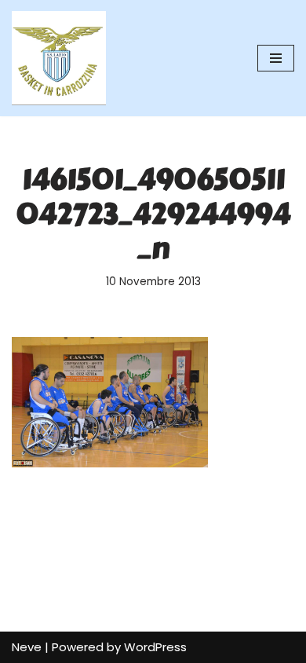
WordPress (155, 647)
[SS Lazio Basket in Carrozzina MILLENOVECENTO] (59, 58)
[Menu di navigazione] (275, 58)
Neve (27, 647)
